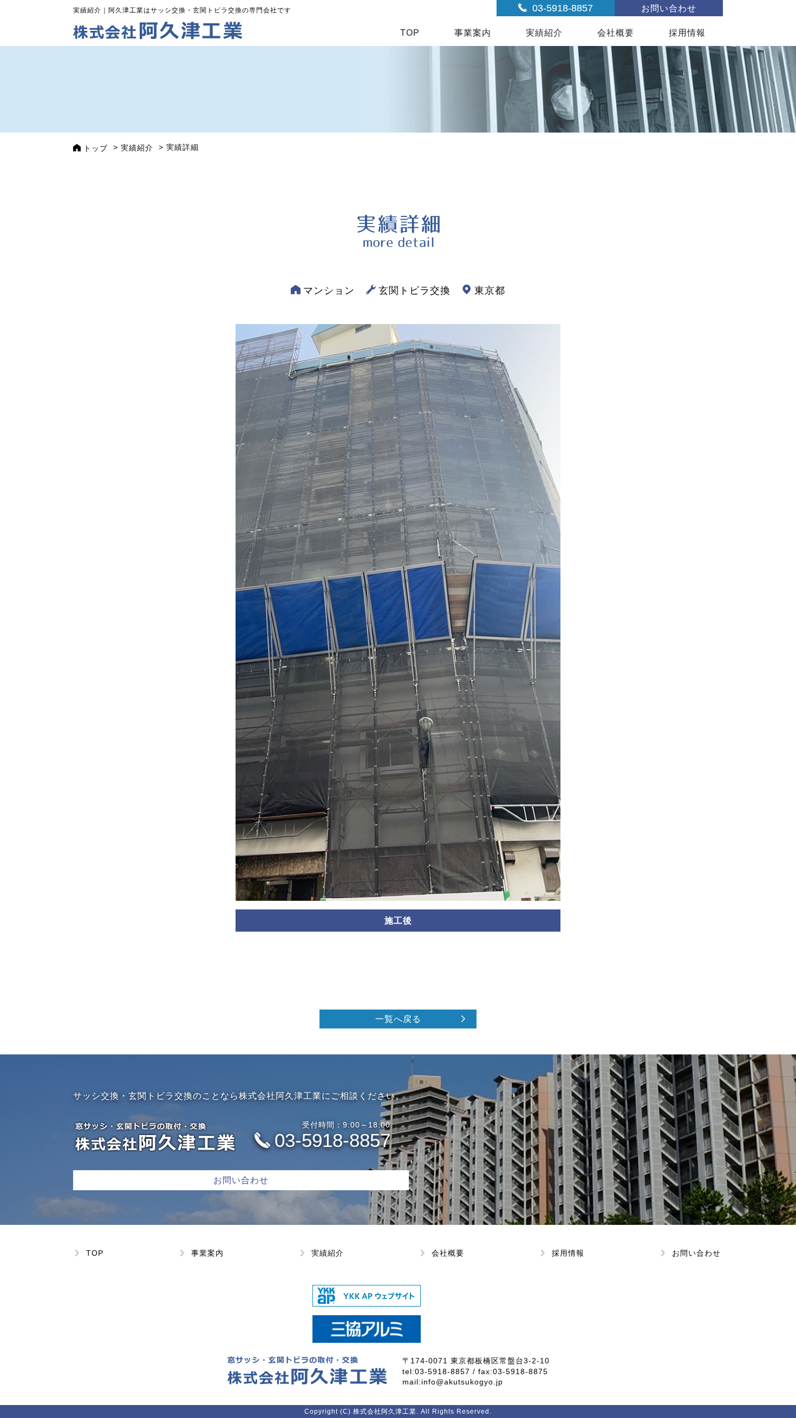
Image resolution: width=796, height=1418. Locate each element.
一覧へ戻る (398, 1019)
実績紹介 (544, 32)
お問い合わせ (668, 8)
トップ (95, 148)
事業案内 (472, 32)
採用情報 (687, 32)
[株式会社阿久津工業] (158, 29)
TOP (410, 32)
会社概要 (615, 32)
